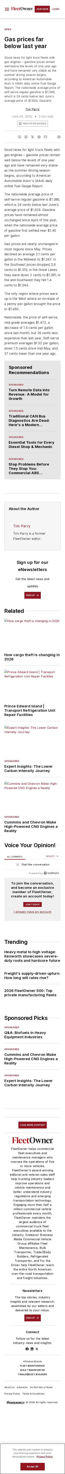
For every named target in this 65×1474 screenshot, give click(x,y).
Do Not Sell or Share (41, 1387)
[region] (32, 865)
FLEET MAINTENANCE (32, 1365)
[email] (45, 137)
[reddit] (39, 137)
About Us (9, 1387)
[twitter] (32, 137)
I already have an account (32, 912)
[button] (7, 9)
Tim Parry (32, 109)
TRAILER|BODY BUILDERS (32, 1374)
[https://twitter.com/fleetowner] (37, 1349)
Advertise (22, 1387)
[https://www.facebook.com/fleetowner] (27, 1349)
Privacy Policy (12, 1393)
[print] (59, 137)
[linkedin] (26, 137)
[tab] (14, 856)
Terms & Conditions (33, 1393)
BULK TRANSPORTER (32, 1370)
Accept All (32, 1466)
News (7, 29)
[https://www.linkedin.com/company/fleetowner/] (32, 1349)
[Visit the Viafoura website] (51, 873)
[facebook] (19, 137)
